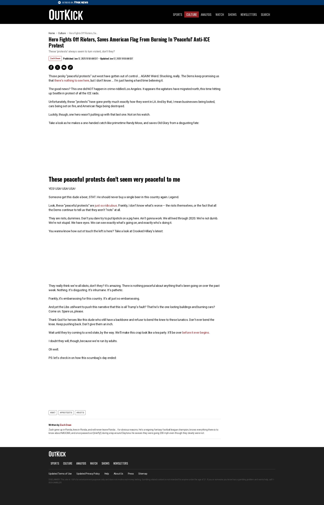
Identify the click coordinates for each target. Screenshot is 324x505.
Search (265, 14)
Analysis (206, 14)
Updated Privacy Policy (88, 473)
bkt (53, 412)
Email (63, 67)
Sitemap (142, 473)
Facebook (51, 67)
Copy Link (70, 67)
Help (106, 473)
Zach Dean (55, 58)
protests (66, 412)
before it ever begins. (196, 332)
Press (131, 473)
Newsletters (249, 14)
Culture (191, 14)
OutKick (66, 14)
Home (52, 33)
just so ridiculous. (106, 205)
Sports (177, 14)
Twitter (57, 67)
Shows (232, 14)
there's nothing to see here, (72, 80)
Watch (219, 14)
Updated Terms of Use (60, 473)
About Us (118, 473)
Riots (81, 412)
